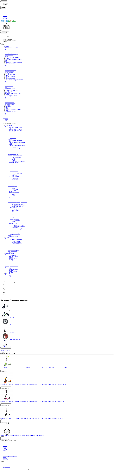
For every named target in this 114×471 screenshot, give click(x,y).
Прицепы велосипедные (10, 65)
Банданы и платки (9, 100)
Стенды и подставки (9, 97)
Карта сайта (5, 459)
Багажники (7, 48)
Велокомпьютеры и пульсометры (12, 49)
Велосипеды (5, 118)
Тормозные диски (14, 230)
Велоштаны (7, 105)
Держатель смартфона (15, 157)
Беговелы (7, 112)
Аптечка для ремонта (15, 241)
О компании (5, 445)
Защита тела (7, 107)
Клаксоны (13, 138)
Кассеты (12, 195)
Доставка (5, 13)
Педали (6, 77)
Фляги (12, 164)
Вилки (12, 174)
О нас (4, 11)
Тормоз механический (15, 229)
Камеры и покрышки (9, 72)
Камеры (12, 188)
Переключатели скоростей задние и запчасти (14, 79)
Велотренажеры (8, 51)
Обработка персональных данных (10, 456)
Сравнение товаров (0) (5, 350)
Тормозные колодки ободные (17, 232)
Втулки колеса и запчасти (10, 70)
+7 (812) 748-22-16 (6, 465)
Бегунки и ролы (17, 173)
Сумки (12, 160)
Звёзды (12, 194)
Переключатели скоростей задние (17, 205)
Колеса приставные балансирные (12, 57)
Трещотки (13, 196)
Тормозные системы (9, 86)
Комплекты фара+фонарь (16, 148)
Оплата (4, 12)
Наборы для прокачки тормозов (17, 226)
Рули (12, 211)
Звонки (12, 137)
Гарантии (5, 16)
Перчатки (7, 108)
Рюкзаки (12, 159)
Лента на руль (14, 183)
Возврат (4, 15)
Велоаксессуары (6, 46)
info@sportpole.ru (6, 467)
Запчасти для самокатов (10, 115)
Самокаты (7, 114)
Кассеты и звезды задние (10, 74)
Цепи (6, 87)
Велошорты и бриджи (9, 104)
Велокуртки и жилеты (9, 102)
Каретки (7, 73)
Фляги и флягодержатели (10, 67)
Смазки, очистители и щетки (11, 95)
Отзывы (4, 17)
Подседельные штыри (15, 214)
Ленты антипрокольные (16, 243)
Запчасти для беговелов (10, 113)
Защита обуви (8, 106)
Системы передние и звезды (11, 83)
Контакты (5, 18)
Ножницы (7, 94)
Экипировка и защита (7, 99)
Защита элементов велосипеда (11, 54)
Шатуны (12, 221)
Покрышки (13, 190)
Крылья (6, 60)
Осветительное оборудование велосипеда (13, 62)
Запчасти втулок (14, 179)
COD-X (4, 285)
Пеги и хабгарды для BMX (10, 76)
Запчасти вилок (14, 175)
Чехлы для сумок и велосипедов (17, 161)
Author (6, 119)
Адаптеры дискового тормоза (17, 225)
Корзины (7, 58)
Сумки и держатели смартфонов (11, 66)
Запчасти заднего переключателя (17, 204)
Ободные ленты (14, 189)
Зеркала (6, 56)
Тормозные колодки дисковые (17, 231)
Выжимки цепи (8, 91)
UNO (4, 295)
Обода (6, 75)
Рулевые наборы (14, 210)
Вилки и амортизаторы (13, 169)
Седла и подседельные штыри (11, 82)
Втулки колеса (14, 178)
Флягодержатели (14, 165)
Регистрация (5, 3)
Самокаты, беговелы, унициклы (9, 111)
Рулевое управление (9, 81)
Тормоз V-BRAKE (14, 227)
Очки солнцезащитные (10, 63)
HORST (4, 289)
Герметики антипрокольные (16, 242)
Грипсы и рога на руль (9, 71)
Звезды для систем (14, 219)
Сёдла (12, 215)
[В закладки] (6, 388)
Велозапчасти (5, 68)
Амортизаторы (14, 172)
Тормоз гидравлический (16, 228)
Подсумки (13, 158)
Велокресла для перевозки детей (11, 50)
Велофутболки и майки (10, 103)
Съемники (7, 98)
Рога (12, 184)
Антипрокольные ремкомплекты (11, 90)
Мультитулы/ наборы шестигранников (13, 93)
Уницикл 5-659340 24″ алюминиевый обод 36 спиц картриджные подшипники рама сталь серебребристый (22, 435)
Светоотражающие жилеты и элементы (13, 109)
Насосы (6, 61)
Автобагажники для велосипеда (11, 47)
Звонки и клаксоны (9, 55)
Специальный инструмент (10, 96)
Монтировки (7, 92)
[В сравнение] (8, 388)
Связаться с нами (6, 454)
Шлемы (6, 110)
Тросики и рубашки (15, 234)
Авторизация (5, 4)
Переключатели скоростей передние (12, 80)
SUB (4, 292)
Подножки (7, 64)
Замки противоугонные (10, 52)
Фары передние (14, 149)
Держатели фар (14, 147)
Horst (6, 120)
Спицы (6, 84)
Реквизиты (5, 447)
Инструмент (5, 89)
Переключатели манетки (10, 78)
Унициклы (7, 116)
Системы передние (15, 220)
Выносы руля (13, 209)
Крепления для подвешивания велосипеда (13, 59)
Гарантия (5, 458)
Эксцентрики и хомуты (10, 88)
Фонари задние (14, 150)
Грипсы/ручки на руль (15, 182)
